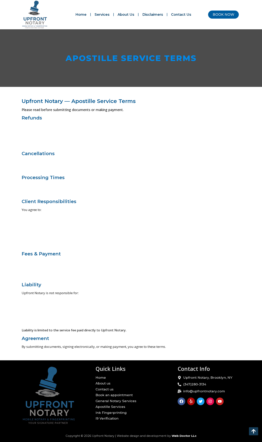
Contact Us (181, 14)
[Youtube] (220, 401)
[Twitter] (200, 401)
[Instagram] (210, 401)
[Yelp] (191, 401)
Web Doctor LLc (184, 436)
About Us (126, 14)
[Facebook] (181, 401)
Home (81, 14)
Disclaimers (152, 14)
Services (102, 14)
